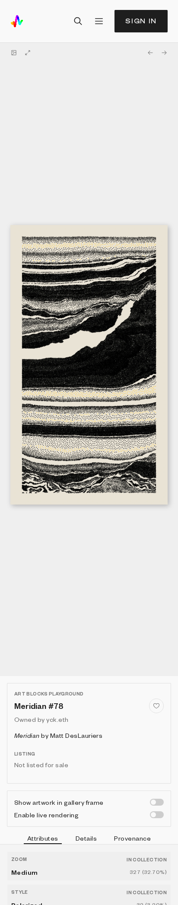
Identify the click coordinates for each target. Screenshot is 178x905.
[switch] (157, 802)
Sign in (141, 21)
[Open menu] (99, 21)
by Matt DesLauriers (58, 735)
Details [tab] (86, 838)
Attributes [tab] (42, 838)
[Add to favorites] (156, 706)
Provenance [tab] (132, 838)
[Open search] (78, 21)
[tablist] (89, 839)
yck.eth (57, 719)
